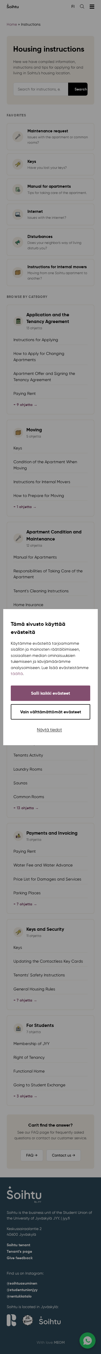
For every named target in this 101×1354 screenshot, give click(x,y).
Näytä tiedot (49, 729)
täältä (17, 673)
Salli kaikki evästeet (50, 693)
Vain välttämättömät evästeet (50, 712)
